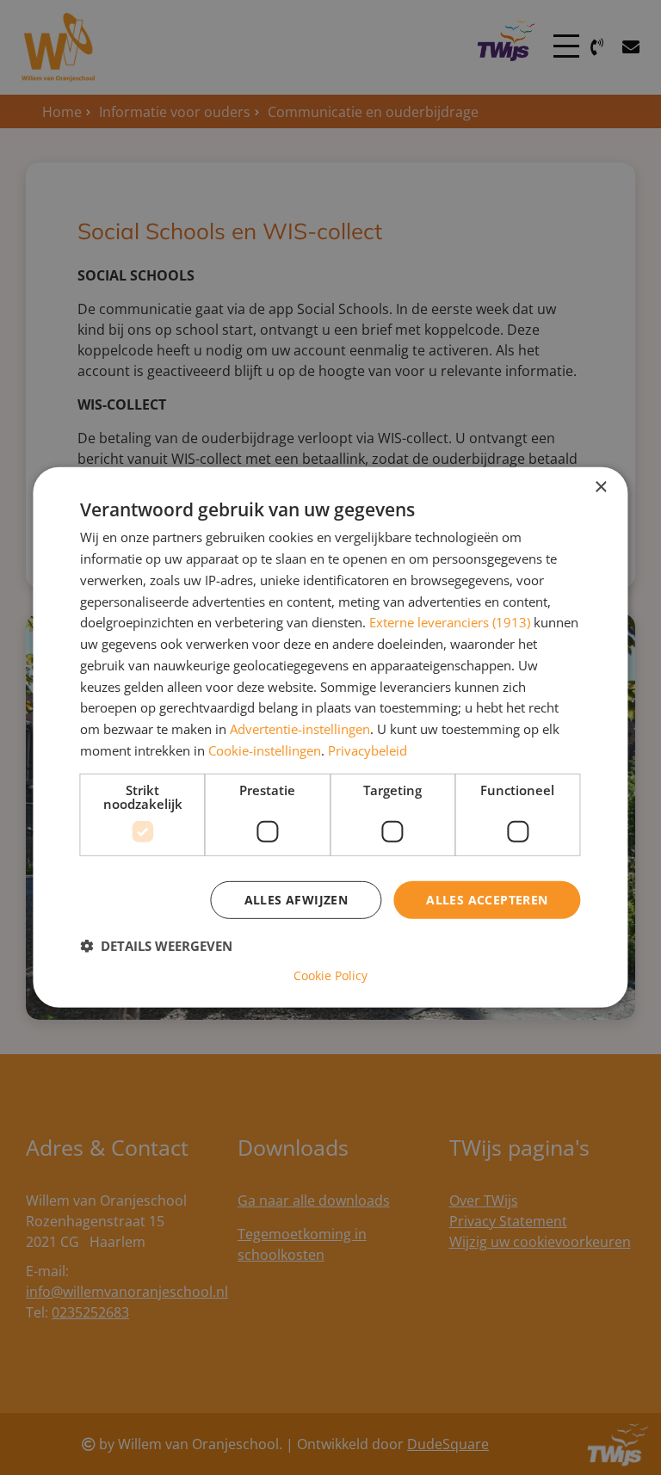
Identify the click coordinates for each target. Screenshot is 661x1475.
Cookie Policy (330, 976)
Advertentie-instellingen (300, 729)
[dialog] (330, 737)
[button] (156, 945)
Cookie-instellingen (264, 750)
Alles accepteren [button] (486, 899)
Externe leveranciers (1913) (449, 622)
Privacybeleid (367, 750)
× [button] (600, 487)
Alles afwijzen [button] (296, 899)
